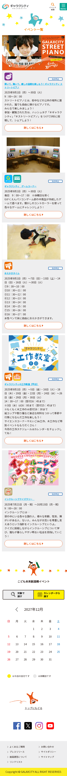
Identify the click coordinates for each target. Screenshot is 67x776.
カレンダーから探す (52, 594)
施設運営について (18, 756)
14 (25, 644)
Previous (17, 609)
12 (8, 644)
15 (33, 644)
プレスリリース (17, 751)
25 (58, 652)
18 (58, 644)
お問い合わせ (47, 746)
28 (25, 659)
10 (50, 636)
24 (50, 652)
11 (58, 636)
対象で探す (21, 594)
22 (33, 652)
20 (17, 652)
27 (17, 659)
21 (25, 652)
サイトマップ (47, 756)
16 (41, 644)
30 (41, 659)
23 (41, 652)
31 (50, 659)
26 (8, 659)
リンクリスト (16, 761)
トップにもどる (33, 708)
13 (17, 644)
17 (50, 644)
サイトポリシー (48, 751)
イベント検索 (52, 8)
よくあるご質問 (17, 746)
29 (33, 659)
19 (8, 652)
